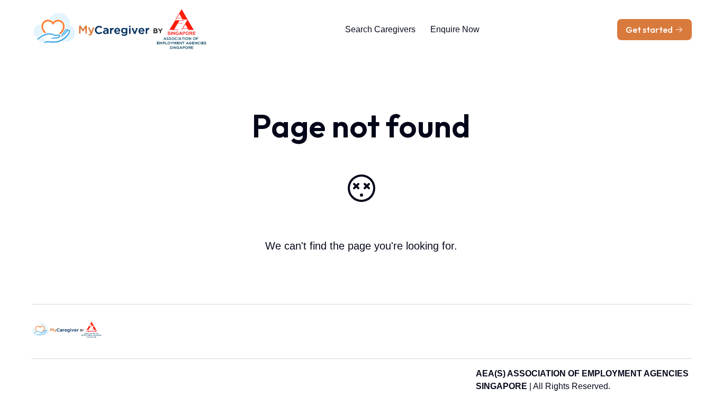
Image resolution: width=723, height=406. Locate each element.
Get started (649, 29)
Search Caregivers (380, 29)
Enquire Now (455, 29)
